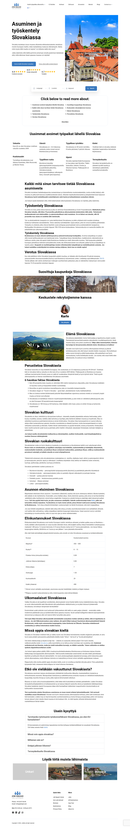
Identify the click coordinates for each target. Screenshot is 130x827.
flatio (93, 500)
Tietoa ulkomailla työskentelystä (48, 64)
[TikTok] (19, 812)
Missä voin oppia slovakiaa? (41, 734)
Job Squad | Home (58, 797)
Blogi (98, 4)
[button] (65, 718)
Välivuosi (71, 4)
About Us (71, 809)
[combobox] (41, 88)
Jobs (69, 797)
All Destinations (73, 800)
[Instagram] (22, 812)
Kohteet (61, 4)
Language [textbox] (39, 88)
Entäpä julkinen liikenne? (39, 746)
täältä (46, 727)
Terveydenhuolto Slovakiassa (41, 751)
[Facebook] (13, 812)
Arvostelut (81, 4)
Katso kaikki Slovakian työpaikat (23, 64)
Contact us (107, 4)
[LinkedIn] (16, 812)
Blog (69, 806)
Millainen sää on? (36, 740)
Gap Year (71, 803)
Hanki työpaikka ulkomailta (35, 4)
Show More (65, 122)
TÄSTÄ (101, 258)
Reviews (55, 803)
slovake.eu (44, 643)
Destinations (57, 806)
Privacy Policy (57, 809)
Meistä (91, 4)
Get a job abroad (58, 800)
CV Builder (52, 4)
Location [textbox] (54, 88)
